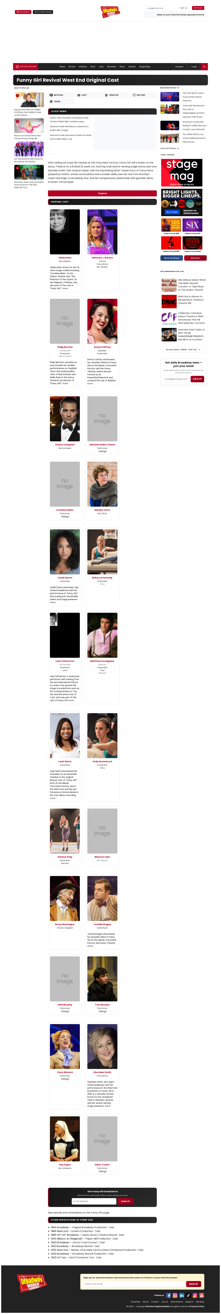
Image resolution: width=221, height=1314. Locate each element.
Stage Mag (144, 66)
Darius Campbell (64, 444)
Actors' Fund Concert (85, 1242)
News (62, 66)
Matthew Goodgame (102, 661)
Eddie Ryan (102, 927)
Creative (113, 95)
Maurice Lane (102, 856)
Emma (102, 261)
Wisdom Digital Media (158, 1306)
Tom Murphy (102, 1004)
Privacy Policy (196, 1306)
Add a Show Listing (43, 12)
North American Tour (81, 1257)
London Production (82, 1231)
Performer (102, 448)
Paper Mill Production (98, 1238)
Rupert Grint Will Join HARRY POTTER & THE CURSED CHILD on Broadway (27, 105)
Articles (58, 95)
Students (111, 66)
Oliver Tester (102, 1164)
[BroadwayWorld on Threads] (195, 1295)
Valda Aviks (64, 257)
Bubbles (102, 350)
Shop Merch (24, 12)
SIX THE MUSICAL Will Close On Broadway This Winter (28, 153)
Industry (83, 66)
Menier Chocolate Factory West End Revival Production (103, 1250)
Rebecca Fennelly (102, 577)
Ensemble (65, 353)
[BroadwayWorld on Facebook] (168, 1295)
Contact (155, 1301)
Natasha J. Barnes (102, 257)
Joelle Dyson (65, 577)
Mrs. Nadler (102, 267)
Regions (189, 1301)
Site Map (200, 1301)
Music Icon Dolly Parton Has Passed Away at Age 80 (27, 130)
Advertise (135, 1301)
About (146, 1301)
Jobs (101, 66)
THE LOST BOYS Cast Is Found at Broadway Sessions (193, 97)
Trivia (57, 101)
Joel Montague (102, 924)
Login (194, 66)
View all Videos (168, 148)
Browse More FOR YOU (181, 349)
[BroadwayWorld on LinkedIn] (181, 1295)
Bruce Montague (65, 924)
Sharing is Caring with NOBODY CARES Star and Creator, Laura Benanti (194, 125)
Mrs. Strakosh (64, 1168)
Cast (84, 95)
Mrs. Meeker (65, 261)
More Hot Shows (171, 258)
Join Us (164, 1301)
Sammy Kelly (65, 856)
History (141, 95)
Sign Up (125, 1201)
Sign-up (183, 8)
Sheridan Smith (102, 1072)
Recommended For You (172, 271)
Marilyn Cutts (102, 509)
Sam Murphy (65, 1004)
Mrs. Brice (102, 513)
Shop (122, 66)
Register (179, 66)
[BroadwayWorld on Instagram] (175, 1295)
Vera (102, 767)
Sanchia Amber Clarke (102, 444)
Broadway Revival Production (89, 1253)
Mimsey (65, 863)
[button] (204, 66)
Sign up (197, 378)
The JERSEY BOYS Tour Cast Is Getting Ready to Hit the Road (194, 138)
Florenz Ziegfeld (65, 927)
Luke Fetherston (64, 661)
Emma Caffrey (102, 347)
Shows (72, 66)
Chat (92, 66)
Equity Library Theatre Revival (99, 1235)
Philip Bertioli (64, 347)
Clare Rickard (65, 1072)
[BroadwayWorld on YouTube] (201, 1295)
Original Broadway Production (89, 1227)
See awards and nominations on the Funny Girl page (78, 1212)
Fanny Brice (102, 264)
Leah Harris (64, 761)
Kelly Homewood (102, 761)
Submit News (176, 1301)
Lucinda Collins (65, 509)
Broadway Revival (82, 1246)
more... (65, 288)
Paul (102, 670)
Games (132, 66)
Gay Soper (65, 1164)
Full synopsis (66, 182)
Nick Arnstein (65, 448)
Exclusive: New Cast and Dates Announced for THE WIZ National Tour (29, 178)
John (65, 670)
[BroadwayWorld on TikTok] (188, 1295)
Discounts (195, 258)
